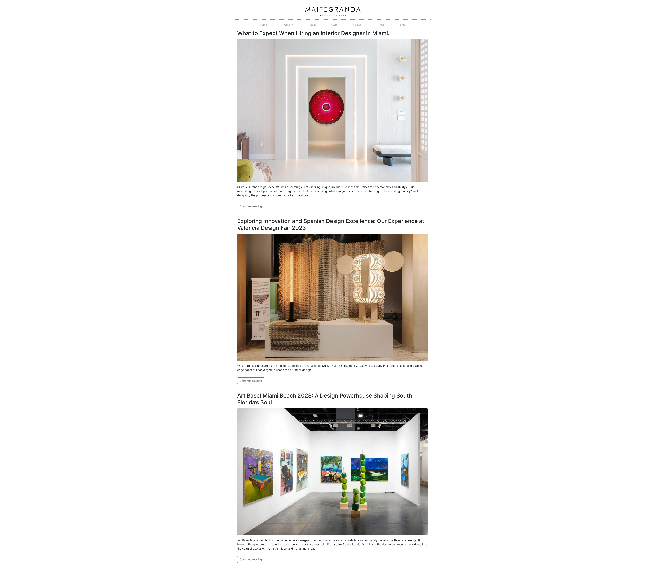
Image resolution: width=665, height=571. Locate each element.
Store (334, 24)
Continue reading (251, 206)
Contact (357, 24)
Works (286, 24)
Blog (402, 24)
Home (263, 24)
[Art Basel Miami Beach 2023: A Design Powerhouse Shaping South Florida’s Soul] (332, 471)
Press (381, 24)
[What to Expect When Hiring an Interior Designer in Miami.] (332, 110)
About (312, 24)
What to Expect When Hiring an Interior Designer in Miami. (313, 33)
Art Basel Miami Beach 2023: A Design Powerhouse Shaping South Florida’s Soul (324, 398)
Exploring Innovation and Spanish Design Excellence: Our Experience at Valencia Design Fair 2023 (330, 224)
